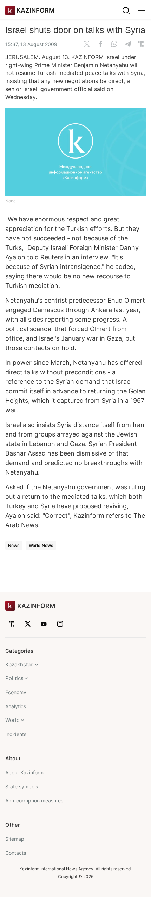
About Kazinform (24, 772)
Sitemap (14, 839)
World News (41, 545)
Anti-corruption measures (34, 801)
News (14, 545)
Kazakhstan (19, 664)
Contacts (15, 853)
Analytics (15, 706)
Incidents (15, 734)
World (12, 720)
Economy (15, 692)
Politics (14, 678)
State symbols (21, 786)
